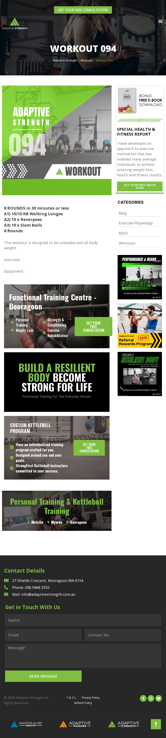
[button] (160, 21)
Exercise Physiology (136, 223)
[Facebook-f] (143, 698)
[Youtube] (158, 698)
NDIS (123, 233)
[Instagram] (151, 698)
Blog (123, 213)
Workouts (127, 243)
